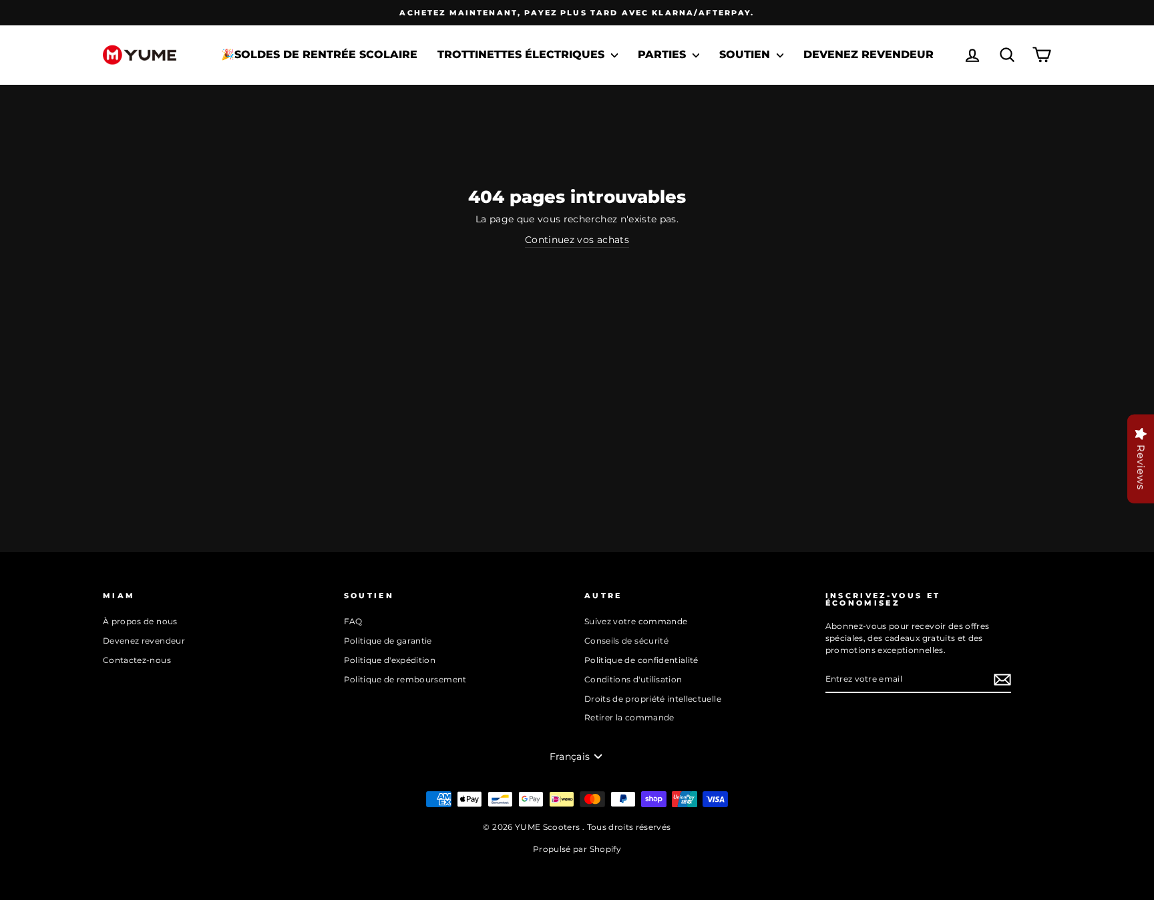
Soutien (746, 54)
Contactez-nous (137, 660)
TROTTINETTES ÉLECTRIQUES (522, 54)
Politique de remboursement (405, 679)
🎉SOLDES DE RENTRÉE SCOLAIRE (319, 54)
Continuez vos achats (577, 240)
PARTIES (663, 54)
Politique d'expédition (390, 660)
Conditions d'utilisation (633, 679)
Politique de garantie (388, 641)
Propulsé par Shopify (577, 849)
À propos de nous (140, 621)
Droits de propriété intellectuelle (652, 699)
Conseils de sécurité (626, 641)
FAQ (353, 621)
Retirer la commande (629, 717)
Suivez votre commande (635, 621)
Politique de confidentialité (641, 660)
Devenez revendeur (868, 54)
